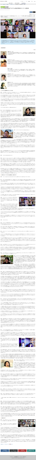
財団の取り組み (4, 4)
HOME (1, 4)
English (34, 1)
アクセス (32, 1)
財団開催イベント (8, 4)
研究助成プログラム (12, 4)
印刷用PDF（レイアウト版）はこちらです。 (7, 444)
